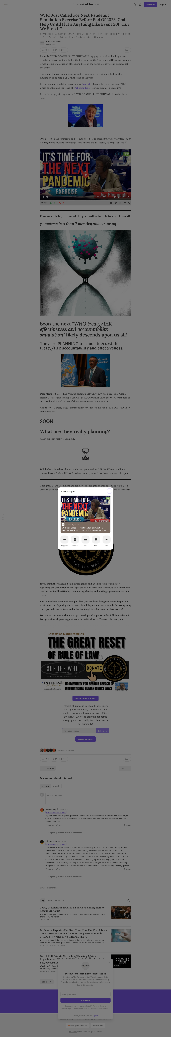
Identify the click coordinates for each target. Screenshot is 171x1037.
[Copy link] (64, 540)
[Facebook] (75, 540)
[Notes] (96, 540)
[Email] (85, 540)
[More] (107, 540)
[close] (110, 491)
